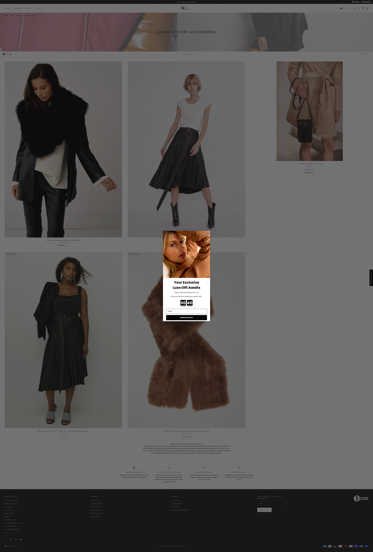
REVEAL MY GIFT (186, 317)
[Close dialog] (207, 233)
